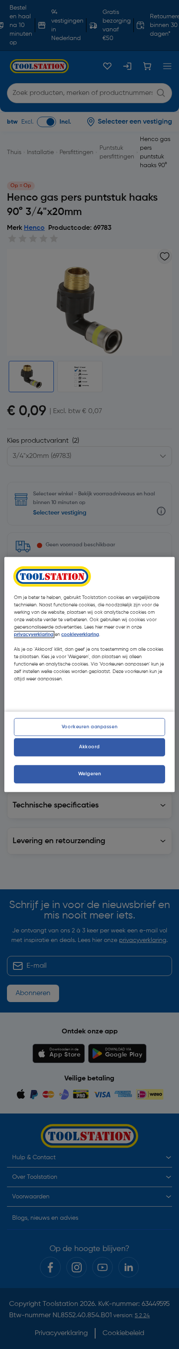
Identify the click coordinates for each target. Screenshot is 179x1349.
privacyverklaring (33, 634)
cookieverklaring (80, 634)
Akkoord (89, 747)
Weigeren (89, 774)
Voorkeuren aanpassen (89, 726)
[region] (89, 674)
